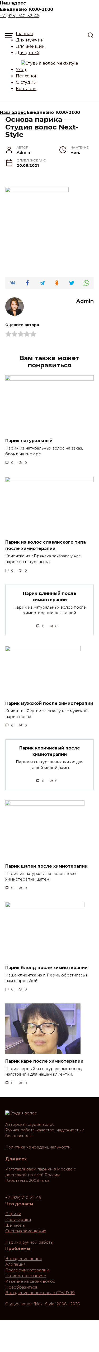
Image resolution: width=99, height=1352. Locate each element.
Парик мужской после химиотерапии (49, 703)
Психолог (26, 75)
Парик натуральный (29, 440)
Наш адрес (13, 3)
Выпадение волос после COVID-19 (40, 1292)
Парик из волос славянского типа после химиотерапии (45, 545)
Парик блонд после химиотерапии (46, 967)
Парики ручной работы (29, 1242)
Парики (13, 1213)
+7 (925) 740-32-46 (19, 15)
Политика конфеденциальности (37, 1147)
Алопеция (15, 1264)
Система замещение (25, 1231)
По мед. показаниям (25, 1275)
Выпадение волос (23, 1258)
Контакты (26, 88)
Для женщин (30, 46)
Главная (24, 33)
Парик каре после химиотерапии (44, 1060)
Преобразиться (21, 1287)
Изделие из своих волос (30, 1281)
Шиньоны (15, 1225)
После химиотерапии (27, 1270)
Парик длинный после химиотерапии (49, 596)
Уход (21, 69)
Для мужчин (30, 40)
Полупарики (18, 1219)
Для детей (27, 52)
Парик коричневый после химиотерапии (49, 751)
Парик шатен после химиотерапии (46, 865)
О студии (26, 82)
